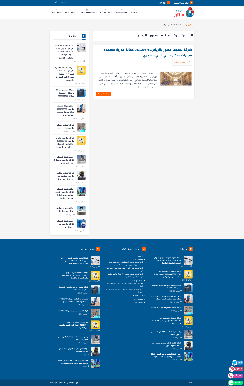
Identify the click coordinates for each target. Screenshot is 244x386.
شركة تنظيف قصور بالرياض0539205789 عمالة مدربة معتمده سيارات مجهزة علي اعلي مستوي (148, 52)
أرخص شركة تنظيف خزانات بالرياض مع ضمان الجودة (65, 224)
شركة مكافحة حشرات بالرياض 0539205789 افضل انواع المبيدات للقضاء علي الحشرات (64, 142)
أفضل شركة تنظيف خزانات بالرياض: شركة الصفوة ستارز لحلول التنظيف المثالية (64, 193)
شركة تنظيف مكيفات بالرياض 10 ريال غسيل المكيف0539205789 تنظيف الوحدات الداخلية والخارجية (64, 52)
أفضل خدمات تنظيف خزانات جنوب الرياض (65, 209)
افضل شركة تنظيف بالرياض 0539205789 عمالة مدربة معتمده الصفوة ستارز (65, 110)
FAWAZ (191, 382)
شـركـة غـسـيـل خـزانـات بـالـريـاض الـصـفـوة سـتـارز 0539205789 (65, 93)
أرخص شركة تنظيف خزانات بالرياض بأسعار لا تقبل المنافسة (64, 160)
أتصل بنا (54, 2)
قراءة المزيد (104, 93)
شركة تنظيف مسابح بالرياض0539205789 (65, 126)
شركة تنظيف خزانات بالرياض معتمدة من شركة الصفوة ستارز (65, 176)
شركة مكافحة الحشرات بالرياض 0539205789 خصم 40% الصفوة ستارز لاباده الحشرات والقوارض (64, 74)
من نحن (63, 2)
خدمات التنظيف (179, 62)
